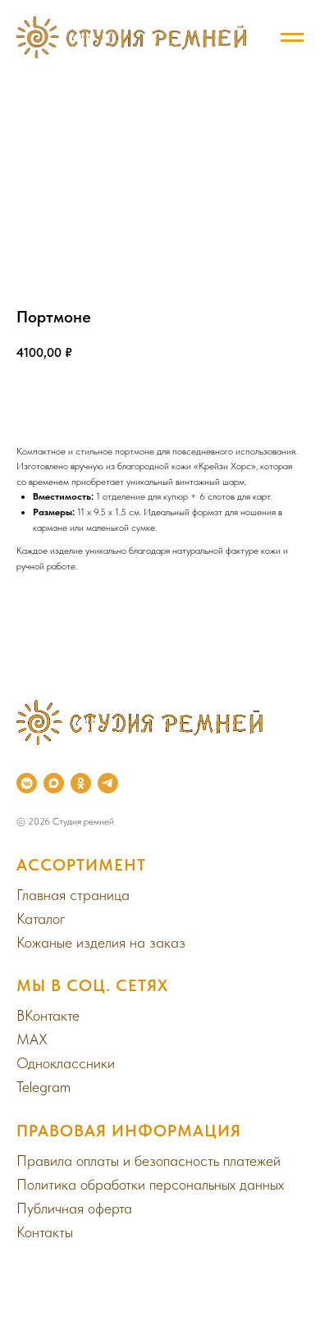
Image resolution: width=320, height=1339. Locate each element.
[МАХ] (53, 783)
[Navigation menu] (292, 38)
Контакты (44, 1232)
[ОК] (81, 783)
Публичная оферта (74, 1208)
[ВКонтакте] (26, 783)
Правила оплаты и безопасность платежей (148, 1160)
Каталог (41, 918)
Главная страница (73, 894)
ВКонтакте (48, 1015)
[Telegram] (108, 783)
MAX (32, 1039)
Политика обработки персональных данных (150, 1184)
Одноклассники (65, 1063)
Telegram (43, 1086)
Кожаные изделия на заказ (100, 942)
